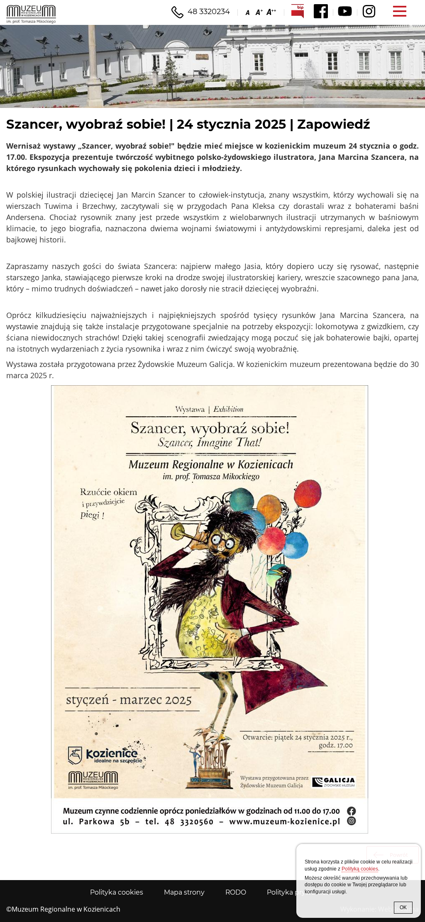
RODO (235, 892)
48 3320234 (209, 11)
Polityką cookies (360, 869)
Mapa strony (184, 892)
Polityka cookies (116, 892)
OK (403, 907)
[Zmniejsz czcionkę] (248, 12)
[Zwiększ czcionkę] (258, 12)
